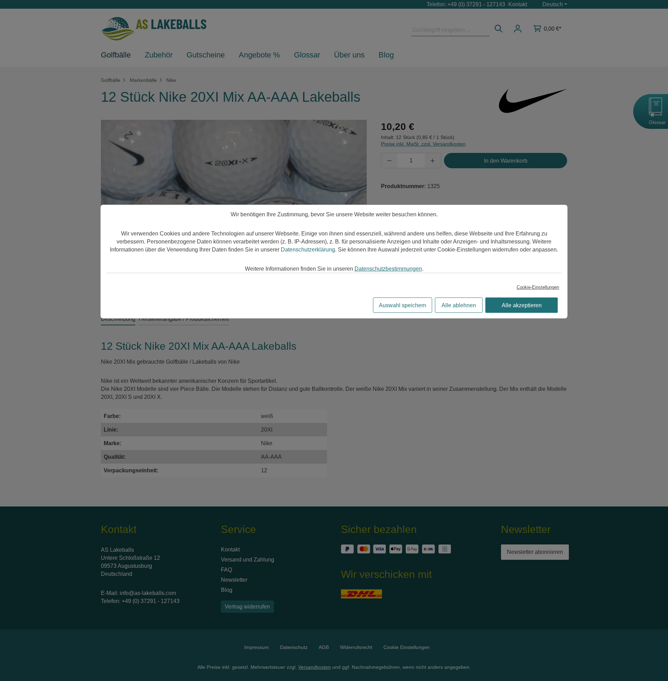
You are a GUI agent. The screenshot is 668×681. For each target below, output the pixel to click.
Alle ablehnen (459, 305)
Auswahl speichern (402, 305)
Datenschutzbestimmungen (388, 269)
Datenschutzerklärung (308, 250)
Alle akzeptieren (522, 305)
